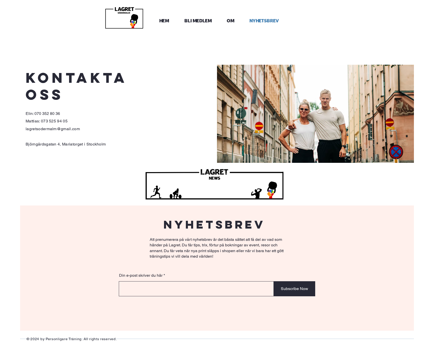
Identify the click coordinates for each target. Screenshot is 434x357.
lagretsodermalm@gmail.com (53, 128)
